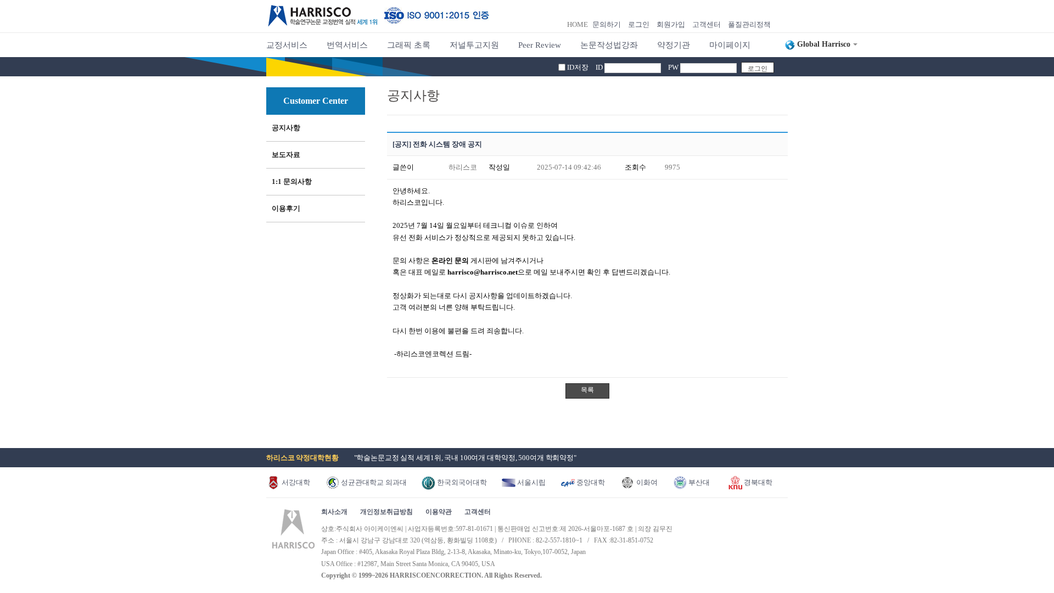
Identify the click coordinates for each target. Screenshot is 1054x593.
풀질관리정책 (749, 24)
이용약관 (438, 512)
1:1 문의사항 (292, 181)
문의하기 (606, 24)
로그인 (638, 24)
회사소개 (334, 512)
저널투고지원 (474, 45)
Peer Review (539, 45)
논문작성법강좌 (609, 45)
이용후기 (286, 208)
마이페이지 (729, 45)
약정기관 (673, 45)
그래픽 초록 (408, 45)
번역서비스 (347, 45)
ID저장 (577, 67)
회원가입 (671, 24)
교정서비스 (286, 45)
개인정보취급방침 (386, 512)
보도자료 (286, 154)
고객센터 (706, 24)
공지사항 (286, 128)
